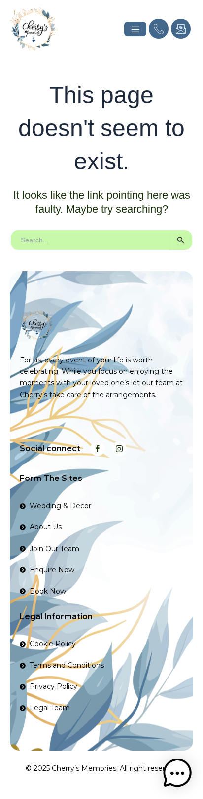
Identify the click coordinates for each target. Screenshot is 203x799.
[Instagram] (119, 448)
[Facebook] (97, 448)
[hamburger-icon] (135, 29)
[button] (177, 773)
